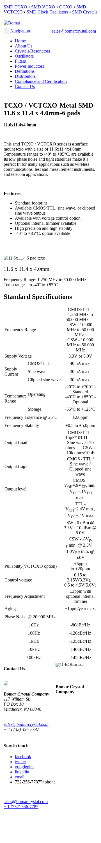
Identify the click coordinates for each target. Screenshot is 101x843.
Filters (20, 61)
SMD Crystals (84, 12)
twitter (20, 761)
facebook (23, 756)
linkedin (22, 771)
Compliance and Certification (41, 81)
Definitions (25, 71)
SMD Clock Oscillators (47, 12)
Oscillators (24, 56)
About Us (23, 46)
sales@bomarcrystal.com (74, 31)
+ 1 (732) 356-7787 (21, 806)
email (19, 776)
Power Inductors (29, 66)
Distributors (25, 76)
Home (20, 40)
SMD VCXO (43, 6)
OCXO (65, 6)
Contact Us (25, 86)
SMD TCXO (15, 6)
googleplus (24, 766)
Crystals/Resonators (32, 51)
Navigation (20, 30)
